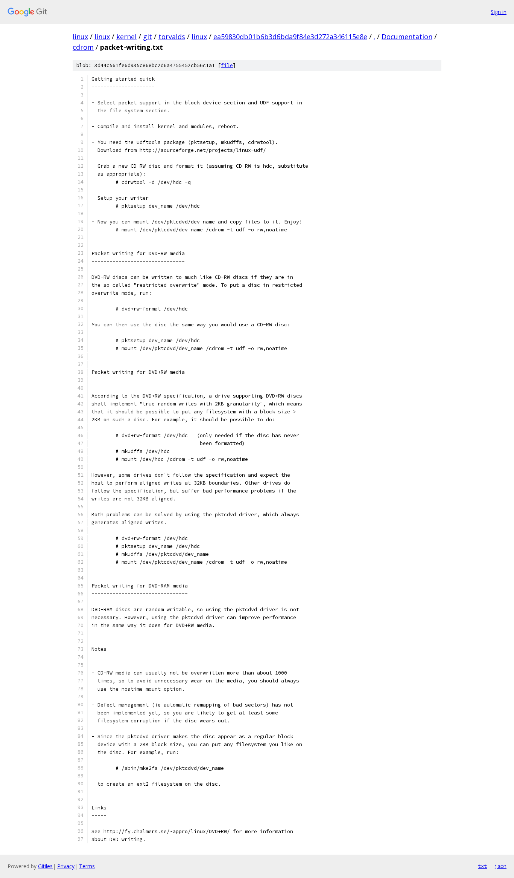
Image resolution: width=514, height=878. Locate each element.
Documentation (407, 36)
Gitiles (45, 866)
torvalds (171, 36)
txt (482, 866)
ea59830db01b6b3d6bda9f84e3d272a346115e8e (290, 36)
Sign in (498, 11)
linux (80, 36)
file (227, 65)
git (147, 36)
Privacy (66, 866)
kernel (126, 36)
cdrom (83, 47)
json (500, 866)
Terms (87, 866)
